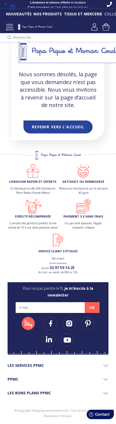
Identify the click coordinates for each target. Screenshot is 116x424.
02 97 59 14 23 (62, 267)
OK (92, 307)
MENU (9, 29)
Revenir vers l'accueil (58, 126)
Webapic (66, 416)
